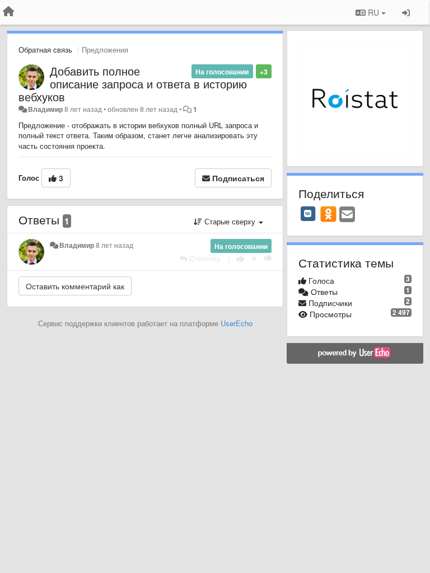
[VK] (308, 213)
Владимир (45, 109)
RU (373, 12)
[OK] (328, 213)
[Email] (347, 214)
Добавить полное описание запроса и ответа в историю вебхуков (132, 84)
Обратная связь (45, 49)
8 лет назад (114, 245)
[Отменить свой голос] (254, 258)
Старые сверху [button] (230, 221)
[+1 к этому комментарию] (240, 258)
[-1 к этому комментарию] (268, 258)
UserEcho (237, 323)
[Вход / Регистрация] (406, 12)
